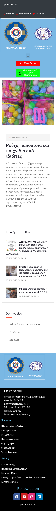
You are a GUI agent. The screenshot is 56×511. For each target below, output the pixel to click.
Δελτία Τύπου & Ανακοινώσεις (25, 324)
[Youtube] (8, 5)
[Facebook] (5, 5)
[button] (28, 55)
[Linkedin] (16, 5)
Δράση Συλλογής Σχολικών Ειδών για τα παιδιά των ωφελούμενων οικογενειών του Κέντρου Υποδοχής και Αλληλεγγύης (27, 248)
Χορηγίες (14, 339)
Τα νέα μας (15, 332)
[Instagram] (12, 5)
